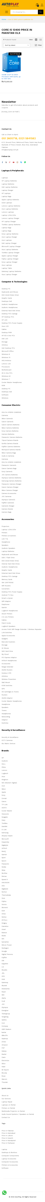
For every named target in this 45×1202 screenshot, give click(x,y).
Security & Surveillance (10, 737)
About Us (5, 1095)
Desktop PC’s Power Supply (12, 323)
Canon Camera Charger (10, 487)
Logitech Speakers (8, 626)
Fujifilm (4, 957)
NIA (3, 939)
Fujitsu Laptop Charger (10, 259)
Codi (3, 1001)
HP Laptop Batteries (9, 181)
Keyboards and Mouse (10, 292)
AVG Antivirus (6, 360)
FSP (3, 1048)
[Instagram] (17, 162)
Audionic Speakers (8, 548)
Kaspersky (5, 842)
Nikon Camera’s (7, 418)
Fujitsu (4, 901)
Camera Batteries (8, 434)
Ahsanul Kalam (7, 836)
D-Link (4, 829)
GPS (3, 689)
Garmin (4, 607)
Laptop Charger (7, 190)
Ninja (3, 870)
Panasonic (5, 864)
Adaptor (5, 720)
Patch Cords (6, 623)
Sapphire (5, 964)
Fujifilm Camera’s (8, 503)
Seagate (5, 817)
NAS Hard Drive (7, 651)
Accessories (6, 663)
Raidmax (5, 1038)
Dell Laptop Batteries (10, 187)
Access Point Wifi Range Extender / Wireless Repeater (22, 629)
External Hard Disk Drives (11, 310)
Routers (4, 695)
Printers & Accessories (10, 1165)
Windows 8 (6, 354)
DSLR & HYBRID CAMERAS (11, 412)
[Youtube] (13, 162)
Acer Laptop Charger (9, 237)
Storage (4, 342)
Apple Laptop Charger (10, 256)
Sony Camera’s (7, 471)
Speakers (5, 545)
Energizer (5, 1010)
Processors (6, 367)
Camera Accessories (9, 493)
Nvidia (4, 867)
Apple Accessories (8, 635)
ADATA (4, 808)
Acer (3, 786)
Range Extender (7, 667)
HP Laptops (6, 193)
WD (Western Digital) (9, 783)
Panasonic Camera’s (9, 465)
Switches (5, 723)
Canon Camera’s (7, 421)
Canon (4, 801)
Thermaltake (6, 895)
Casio (4, 1057)
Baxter (4, 1054)
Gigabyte (5, 845)
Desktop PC (6, 289)
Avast (4, 929)
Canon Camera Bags (9, 468)
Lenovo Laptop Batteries (11, 206)
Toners (4, 710)
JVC (3, 1004)
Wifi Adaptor (6, 601)
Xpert (4, 857)
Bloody (4, 1073)
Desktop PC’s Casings (9, 314)
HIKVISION (5, 882)
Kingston (5, 779)
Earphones (5, 604)
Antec (4, 914)
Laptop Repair (7, 1102)
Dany (3, 820)
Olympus (5, 1007)
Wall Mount (6, 682)
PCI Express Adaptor (9, 657)
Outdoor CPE (6, 673)
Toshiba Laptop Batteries (11, 224)
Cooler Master (7, 811)
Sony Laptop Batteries (10, 234)
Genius (4, 917)
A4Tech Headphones (9, 660)
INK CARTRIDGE (7, 582)
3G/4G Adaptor (7, 698)
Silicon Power (7, 945)
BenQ (4, 851)
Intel (3, 979)
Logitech (5, 773)
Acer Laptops (7, 240)
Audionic (5, 761)
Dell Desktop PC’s (8, 348)
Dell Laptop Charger (9, 243)
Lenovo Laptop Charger (10, 218)
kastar (4, 1032)
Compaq (5, 1026)
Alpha (4, 998)
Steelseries (6, 989)
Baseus (4, 932)
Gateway (5, 982)
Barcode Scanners (8, 642)
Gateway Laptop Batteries (11, 271)
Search (40, 12)
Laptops (5, 178)
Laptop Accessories (9, 1159)
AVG (3, 976)
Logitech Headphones (10, 610)
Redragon (5, 948)
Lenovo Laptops (8, 212)
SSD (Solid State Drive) (10, 295)
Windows (5, 398)
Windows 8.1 (6, 376)
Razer (4, 992)
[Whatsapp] (25, 162)
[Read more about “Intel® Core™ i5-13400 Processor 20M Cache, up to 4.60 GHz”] (9, 71)
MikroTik (5, 1035)
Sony (3, 795)
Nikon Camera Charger (10, 490)
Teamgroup (6, 1014)
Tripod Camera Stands (10, 440)
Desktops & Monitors (9, 1152)
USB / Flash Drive (8, 557)
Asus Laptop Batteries (10, 249)
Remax (4, 876)
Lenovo (4, 770)
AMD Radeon (6, 1029)
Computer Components (10, 1156)
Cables (4, 329)
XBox (3, 1063)
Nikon (4, 789)
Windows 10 (6, 357)
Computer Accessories (10, 1162)
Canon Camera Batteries (10, 425)
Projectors (5, 526)
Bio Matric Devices (8, 743)
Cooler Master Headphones (12, 382)
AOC (3, 886)
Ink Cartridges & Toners (10, 692)
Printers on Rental (8, 1108)
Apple (4, 792)
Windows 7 (6, 379)
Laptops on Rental (9, 1105)
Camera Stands (7, 509)
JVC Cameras (6, 496)
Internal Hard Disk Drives (11, 564)
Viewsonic (5, 814)
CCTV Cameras (7, 740)
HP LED (4, 320)
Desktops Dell (7, 301)
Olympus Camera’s (8, 499)
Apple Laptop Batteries (10, 199)
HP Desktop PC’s (8, 317)
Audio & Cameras (8, 456)
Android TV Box (7, 595)
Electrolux (5, 1060)
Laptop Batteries (8, 184)
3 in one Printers (8, 617)
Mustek (4, 985)
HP (3, 758)
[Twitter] (6, 162)
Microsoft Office (8, 351)
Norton (4, 892)
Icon (3, 1023)
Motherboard (6, 370)
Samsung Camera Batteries (12, 481)
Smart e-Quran (7, 598)
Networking (6, 717)
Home (4, 19)
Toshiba (4, 823)
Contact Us (6, 1117)
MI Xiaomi (5, 1070)
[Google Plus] (10, 162)
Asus (3, 776)
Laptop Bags (6, 196)
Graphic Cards (7, 298)
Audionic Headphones (10, 304)
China (4, 767)
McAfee (4, 873)
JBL (3, 973)
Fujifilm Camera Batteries (11, 446)
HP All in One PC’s (8, 335)
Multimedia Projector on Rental (13, 1111)
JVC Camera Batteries (10, 475)
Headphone (6, 542)
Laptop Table (7, 268)
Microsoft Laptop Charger (11, 246)
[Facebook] (2, 162)
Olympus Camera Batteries (11, 478)
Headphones (6, 713)
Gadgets (5, 639)
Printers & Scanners (9, 536)
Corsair (4, 798)
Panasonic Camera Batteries (12, 437)
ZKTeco (4, 920)
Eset (3, 911)
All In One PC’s (7, 373)
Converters (6, 589)
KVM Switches (7, 685)
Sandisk (4, 826)
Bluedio (4, 970)
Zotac (4, 1042)
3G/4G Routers (7, 670)
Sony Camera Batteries (10, 431)
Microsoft (5, 839)
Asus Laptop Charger (9, 274)
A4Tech (4, 848)
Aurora (4, 904)
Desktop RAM (7, 332)
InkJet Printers (7, 614)
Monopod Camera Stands (11, 449)
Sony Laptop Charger (9, 262)
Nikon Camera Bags (9, 453)
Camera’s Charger (8, 506)
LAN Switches (7, 632)
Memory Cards (7, 579)
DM (3, 960)
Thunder (5, 1082)
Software (5, 395)
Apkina (4, 1020)
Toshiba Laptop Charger (10, 252)
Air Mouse (5, 648)
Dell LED (5, 338)
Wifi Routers (6, 586)
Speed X (5, 879)
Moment (5, 907)
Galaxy (4, 1051)
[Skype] (21, 162)
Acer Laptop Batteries (10, 209)
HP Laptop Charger (9, 221)
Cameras (5, 415)
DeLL (4, 764)
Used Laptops (7, 203)
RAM (3, 385)
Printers (4, 532)
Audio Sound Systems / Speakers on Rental (18, 1114)
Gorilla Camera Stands (10, 443)
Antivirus (5, 345)
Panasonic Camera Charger (11, 484)
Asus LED (5, 326)
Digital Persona (7, 954)
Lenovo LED (6, 364)
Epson (4, 861)
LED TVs (5, 539)
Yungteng (5, 1017)
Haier (3, 1066)
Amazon (5, 1045)
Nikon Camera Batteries (10, 428)
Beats (4, 935)
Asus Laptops (7, 265)
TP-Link (4, 804)
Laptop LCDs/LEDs (9, 215)
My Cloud (5, 654)
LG (3, 967)
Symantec (5, 942)
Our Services (6, 1098)
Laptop (4, 1149)
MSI (3, 995)
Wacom (4, 1079)
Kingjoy (4, 923)
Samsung (5, 832)
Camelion (5, 926)
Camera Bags (6, 512)
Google (4, 951)
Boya (3, 1076)
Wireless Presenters (9, 679)
